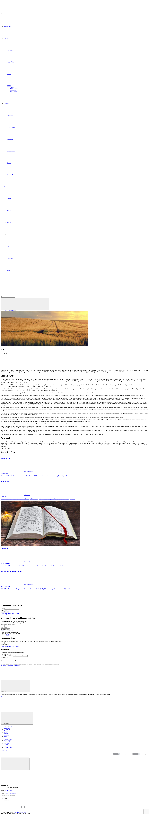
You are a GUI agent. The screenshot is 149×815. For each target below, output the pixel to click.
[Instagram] (36, 295)
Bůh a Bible (13, 90)
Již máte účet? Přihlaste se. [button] (7, 630)
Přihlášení (3, 696)
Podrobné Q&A (8, 739)
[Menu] (1, 13)
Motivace (6, 733)
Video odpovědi (14, 91)
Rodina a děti (7, 742)
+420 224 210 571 (9, 790)
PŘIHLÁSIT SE (4, 612)
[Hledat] (25, 304)
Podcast (6, 736)
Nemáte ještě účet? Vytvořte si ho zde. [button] (10, 613)
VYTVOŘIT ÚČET (5, 629)
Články (5, 310)
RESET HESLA (4, 644)
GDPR (7, 635)
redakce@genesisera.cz (10, 793)
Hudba (5, 732)
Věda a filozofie (8, 746)
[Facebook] (12, 295)
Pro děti (12, 87)
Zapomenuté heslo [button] (5, 615)
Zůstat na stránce (5, 665)
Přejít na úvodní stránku (15, 665)
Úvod (2, 310)
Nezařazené (6, 735)
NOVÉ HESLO (4, 657)
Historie (6, 731)
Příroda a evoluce (14, 88)
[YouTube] (59, 295)
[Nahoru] (12, 677)
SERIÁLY (6, 743)
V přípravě (6, 744)
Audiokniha (7, 728)
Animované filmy (8, 726)
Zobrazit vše (4, 750)
